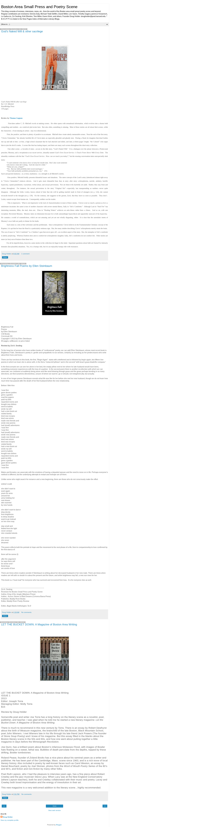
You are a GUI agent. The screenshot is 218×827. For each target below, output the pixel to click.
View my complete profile (10, 820)
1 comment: (25, 254)
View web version (54, 810)
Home (54, 806)
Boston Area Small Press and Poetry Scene (39, 7)
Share (5, 257)
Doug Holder (8, 817)
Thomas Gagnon (16, 118)
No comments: (26, 612)
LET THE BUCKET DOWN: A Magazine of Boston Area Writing (39, 624)
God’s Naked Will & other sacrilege (22, 31)
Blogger (59, 825)
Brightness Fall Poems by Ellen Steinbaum (26, 265)
